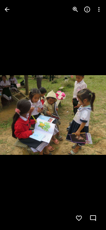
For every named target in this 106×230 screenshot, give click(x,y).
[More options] (99, 9)
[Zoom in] (75, 9)
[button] (16, 115)
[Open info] (87, 9)
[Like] (78, 218)
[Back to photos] (7, 9)
